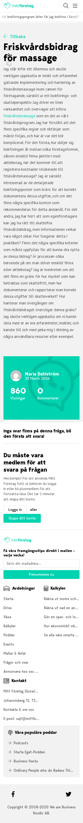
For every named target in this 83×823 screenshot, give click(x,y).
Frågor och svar (15, 662)
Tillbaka (17, 36)
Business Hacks (26, 761)
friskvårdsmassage (19, 115)
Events (8, 644)
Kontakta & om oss (18, 709)
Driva (7, 608)
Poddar (9, 635)
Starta (8, 599)
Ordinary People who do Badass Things (45, 770)
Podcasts (21, 743)
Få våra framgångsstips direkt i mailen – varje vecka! (39, 553)
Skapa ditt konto (22, 518)
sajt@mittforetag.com (34, 718)
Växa (7, 617)
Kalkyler (9, 626)
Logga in (15, 509)
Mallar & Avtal (14, 653)
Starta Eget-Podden (29, 752)
